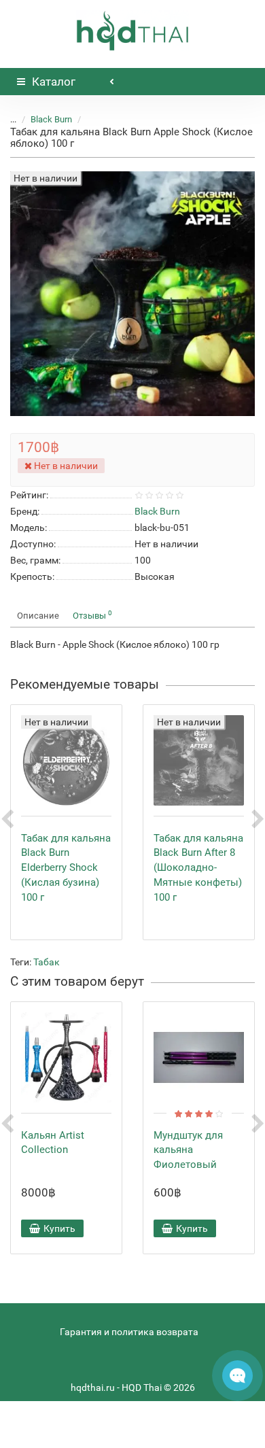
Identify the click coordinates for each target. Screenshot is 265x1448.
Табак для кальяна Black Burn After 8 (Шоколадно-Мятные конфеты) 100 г (198, 867)
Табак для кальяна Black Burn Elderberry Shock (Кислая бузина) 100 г (66, 867)
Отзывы (92, 615)
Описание (38, 615)
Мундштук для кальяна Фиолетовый (188, 1150)
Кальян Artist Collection (52, 1142)
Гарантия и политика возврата (129, 1331)
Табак (46, 961)
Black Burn (51, 119)
